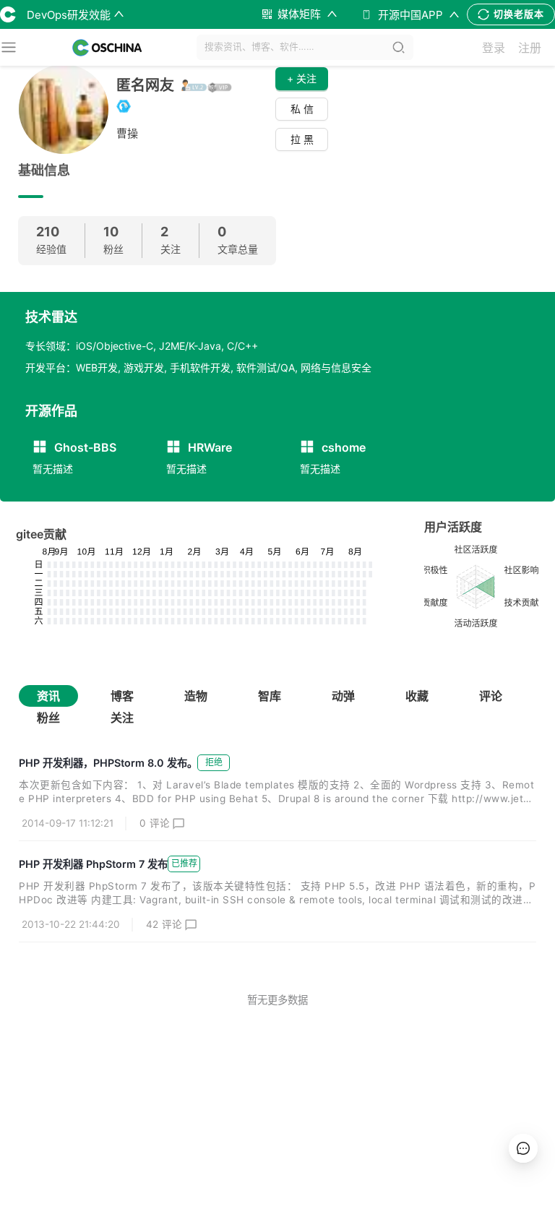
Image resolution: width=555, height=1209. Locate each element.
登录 (493, 47)
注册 (529, 47)
